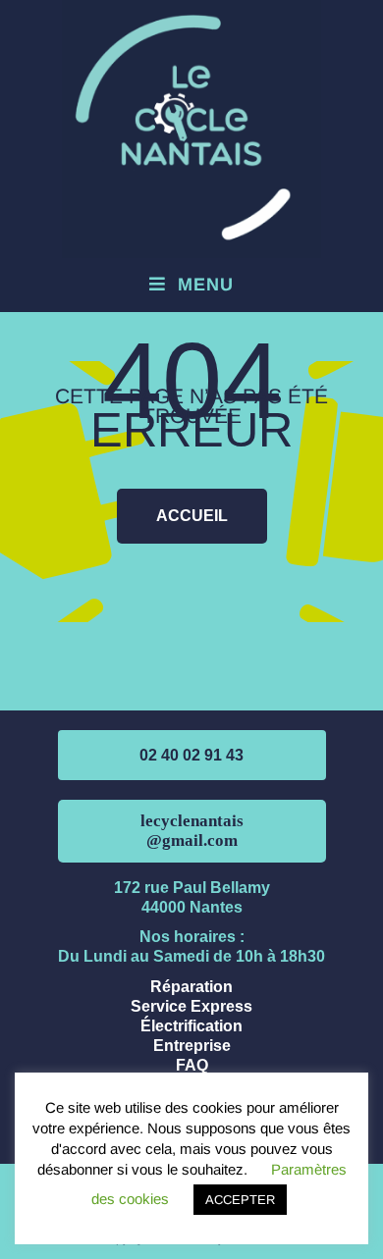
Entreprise (192, 1045)
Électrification (191, 1026)
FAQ (192, 1065)
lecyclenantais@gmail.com (192, 831)
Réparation (191, 986)
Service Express (191, 1006)
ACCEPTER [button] (240, 1199)
